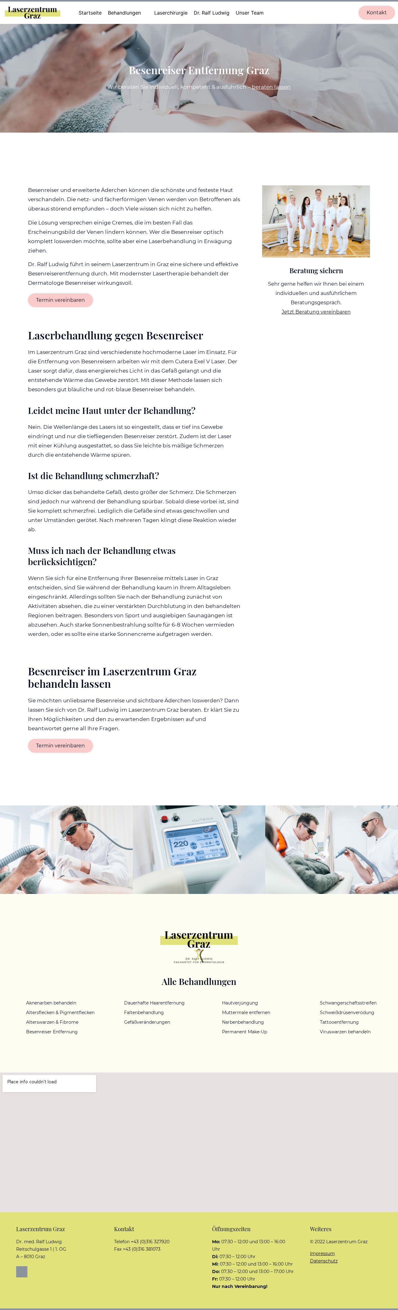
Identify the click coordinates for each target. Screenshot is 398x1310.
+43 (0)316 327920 (150, 1241)
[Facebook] (21, 1271)
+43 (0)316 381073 (141, 1249)
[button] (128, 12)
